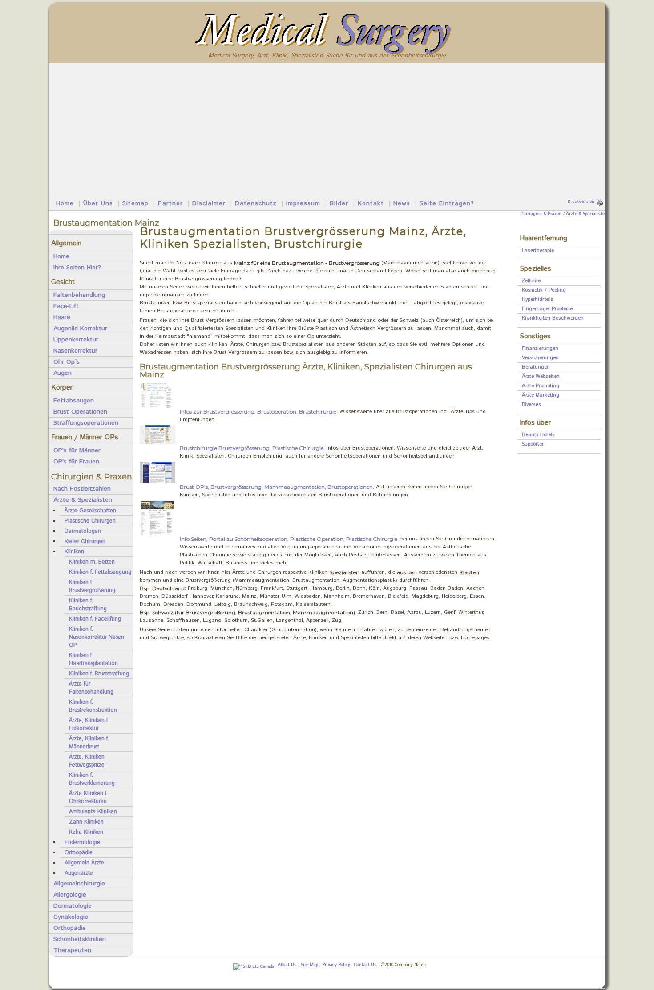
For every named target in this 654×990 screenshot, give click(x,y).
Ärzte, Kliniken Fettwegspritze (87, 761)
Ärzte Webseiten (541, 376)
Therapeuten (72, 950)
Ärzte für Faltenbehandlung (91, 688)
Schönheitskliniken (79, 939)
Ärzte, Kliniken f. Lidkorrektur (89, 724)
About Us (287, 965)
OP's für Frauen (76, 461)
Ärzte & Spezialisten (586, 214)
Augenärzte (79, 873)
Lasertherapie (538, 250)
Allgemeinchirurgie (79, 883)
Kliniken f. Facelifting (95, 619)
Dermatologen (83, 531)
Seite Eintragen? (447, 203)
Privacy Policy (336, 965)
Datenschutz (256, 203)
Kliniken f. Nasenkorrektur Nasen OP (96, 637)
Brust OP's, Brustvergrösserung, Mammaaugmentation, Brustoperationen (276, 486)
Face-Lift (66, 306)
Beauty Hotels (538, 434)
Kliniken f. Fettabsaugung (100, 572)
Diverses (531, 404)
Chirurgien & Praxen (541, 214)
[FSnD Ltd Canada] (252, 967)
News (401, 203)
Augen (62, 373)
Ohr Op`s (66, 361)
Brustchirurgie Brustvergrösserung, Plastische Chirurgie (251, 448)
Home (65, 203)
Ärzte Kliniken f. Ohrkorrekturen (88, 797)
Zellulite (531, 280)
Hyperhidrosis (537, 299)
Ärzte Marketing (540, 395)
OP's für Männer (77, 450)
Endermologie (82, 842)
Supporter (533, 444)
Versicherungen (540, 357)
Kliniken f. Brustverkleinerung (92, 779)
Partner (170, 203)
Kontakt (371, 203)
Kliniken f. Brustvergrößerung (92, 586)
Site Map (309, 965)
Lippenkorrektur (75, 339)
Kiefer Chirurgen (85, 541)
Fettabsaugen (73, 400)
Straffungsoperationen (85, 422)
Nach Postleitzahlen (82, 488)
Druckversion (581, 201)
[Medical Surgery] (327, 14)
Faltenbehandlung (79, 295)
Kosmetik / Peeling (544, 290)
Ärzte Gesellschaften (90, 511)
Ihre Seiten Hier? (77, 267)
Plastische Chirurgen (90, 521)
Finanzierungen (540, 348)
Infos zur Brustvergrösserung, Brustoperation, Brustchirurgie (258, 411)
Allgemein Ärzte (84, 863)
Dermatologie (72, 905)
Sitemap (135, 203)
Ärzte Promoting (540, 386)
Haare (61, 317)
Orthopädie (79, 852)
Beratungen (536, 367)
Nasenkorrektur (75, 350)
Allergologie (69, 894)
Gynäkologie (70, 917)
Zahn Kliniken (86, 822)
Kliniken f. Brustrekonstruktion (93, 706)
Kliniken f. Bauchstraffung (88, 604)
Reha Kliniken (86, 832)
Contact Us (365, 965)
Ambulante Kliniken (93, 811)
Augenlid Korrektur (80, 328)
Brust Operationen (80, 411)
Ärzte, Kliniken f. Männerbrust (89, 742)
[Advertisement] (327, 130)
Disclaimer (209, 203)
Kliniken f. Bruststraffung (99, 673)
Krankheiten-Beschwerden (553, 318)
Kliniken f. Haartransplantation (93, 659)
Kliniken (74, 552)
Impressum (303, 203)
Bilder (339, 203)
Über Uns (98, 203)
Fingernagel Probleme (547, 308)
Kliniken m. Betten (92, 562)
